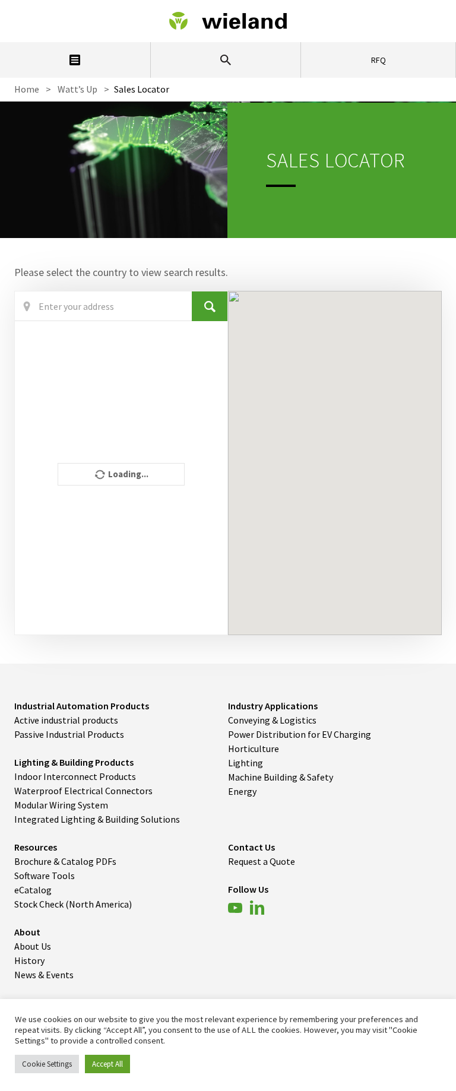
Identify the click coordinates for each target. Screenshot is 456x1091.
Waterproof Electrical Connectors (83, 791)
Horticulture (253, 748)
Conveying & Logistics (272, 720)
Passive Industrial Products (69, 734)
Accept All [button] (107, 1064)
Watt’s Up (77, 89)
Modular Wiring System (61, 805)
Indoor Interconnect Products (75, 776)
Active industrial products (66, 720)
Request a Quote (261, 861)
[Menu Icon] (74, 60)
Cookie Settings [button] (47, 1064)
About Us (32, 946)
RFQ (378, 60)
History (29, 960)
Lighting (245, 763)
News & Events (44, 975)
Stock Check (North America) (73, 904)
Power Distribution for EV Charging (299, 734)
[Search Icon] (225, 60)
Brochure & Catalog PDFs (65, 861)
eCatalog (33, 890)
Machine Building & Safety (280, 777)
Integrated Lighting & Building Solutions (97, 819)
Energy (242, 791)
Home (26, 89)
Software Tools (44, 875)
